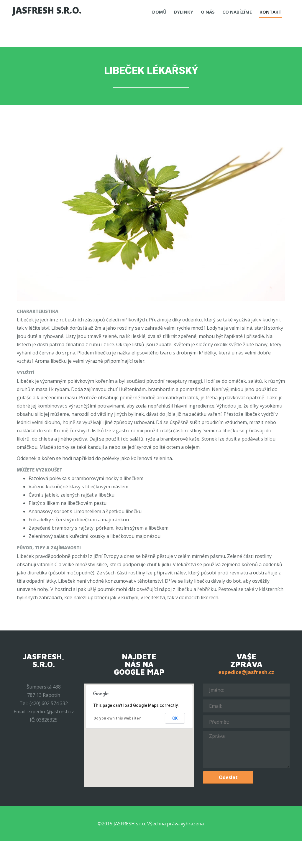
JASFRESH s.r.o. (46, 10)
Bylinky (183, 12)
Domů (159, 12)
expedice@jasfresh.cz (246, 672)
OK (175, 718)
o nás (208, 12)
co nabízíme (237, 12)
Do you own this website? (117, 718)
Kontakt (270, 12)
